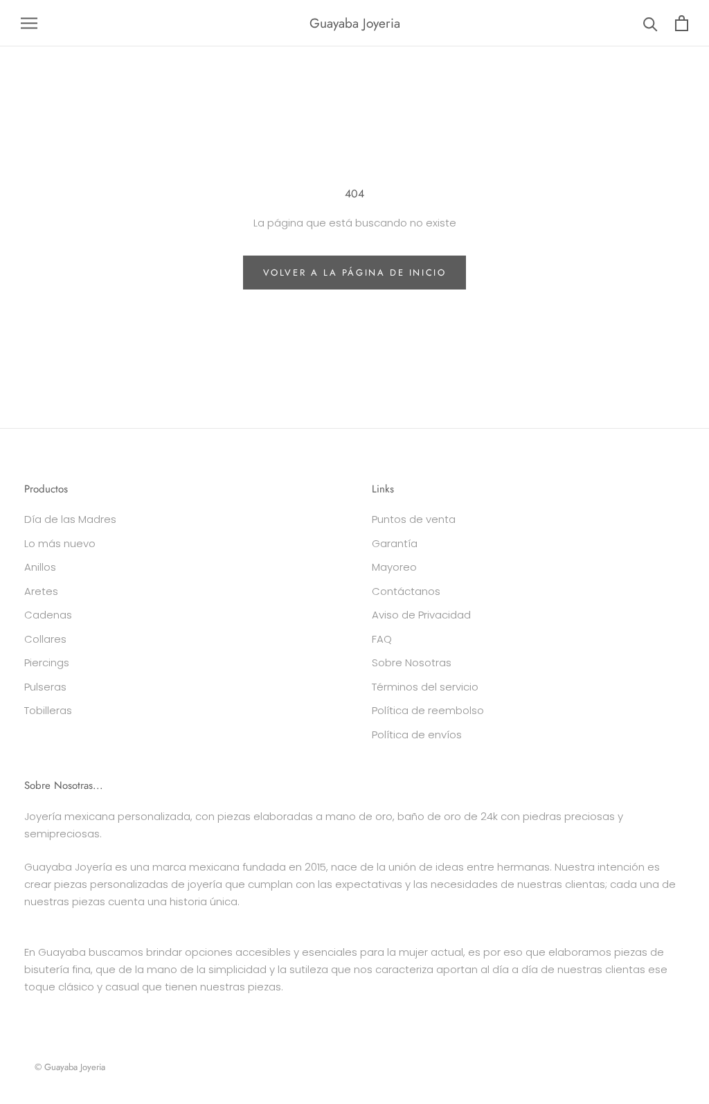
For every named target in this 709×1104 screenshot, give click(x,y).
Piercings (46, 662)
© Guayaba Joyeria (70, 1067)
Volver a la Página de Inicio (355, 272)
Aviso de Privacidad (421, 614)
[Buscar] (650, 23)
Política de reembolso (428, 710)
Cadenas (48, 614)
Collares (45, 639)
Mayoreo (394, 567)
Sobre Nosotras (411, 662)
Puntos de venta (414, 519)
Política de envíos (417, 734)
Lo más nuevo (60, 543)
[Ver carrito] (681, 23)
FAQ (382, 639)
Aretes (41, 591)
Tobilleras (48, 710)
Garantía (395, 543)
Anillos (40, 567)
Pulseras (45, 686)
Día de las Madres (70, 519)
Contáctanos (406, 591)
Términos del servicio (425, 686)
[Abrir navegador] (29, 23)
